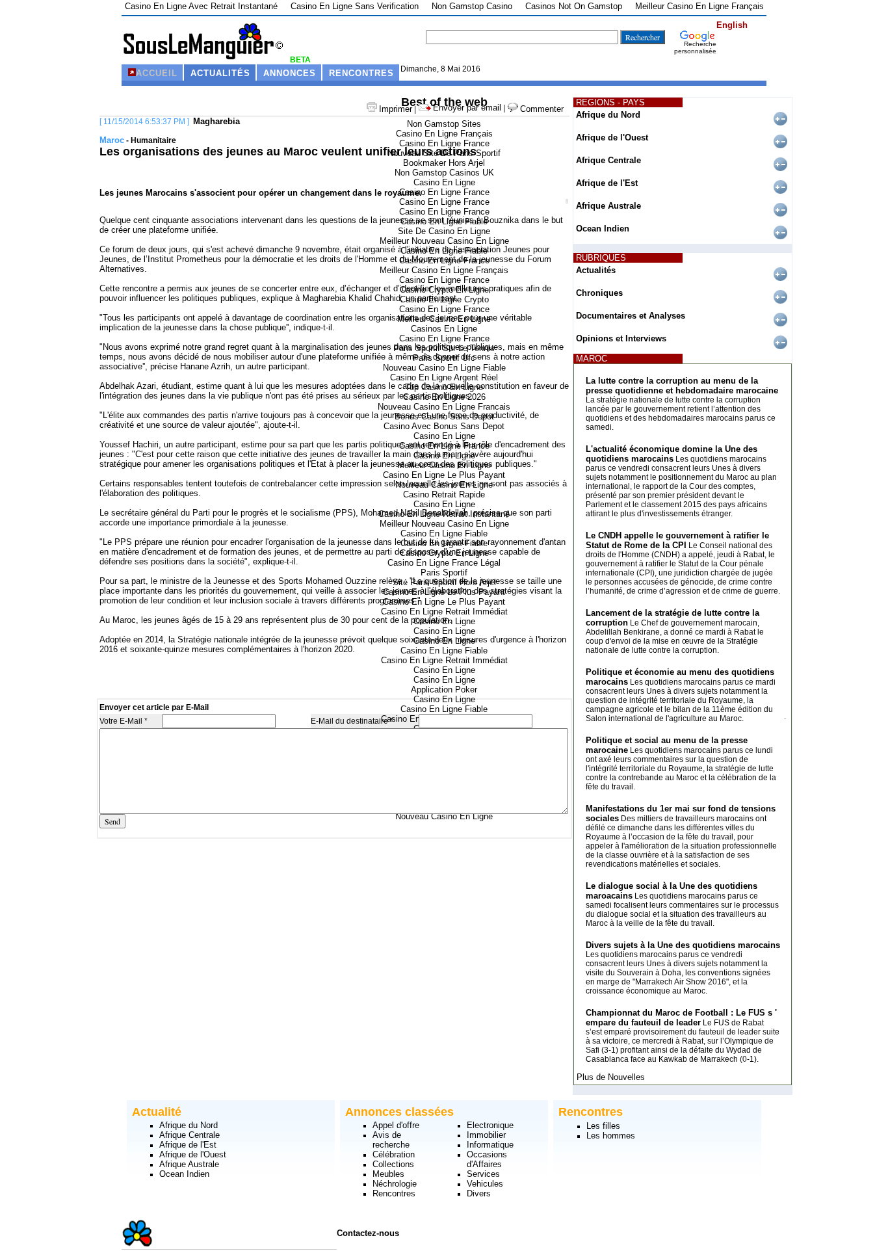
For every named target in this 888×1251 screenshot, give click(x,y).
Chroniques (599, 293)
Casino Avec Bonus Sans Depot (444, 426)
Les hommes (610, 1135)
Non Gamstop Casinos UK (444, 173)
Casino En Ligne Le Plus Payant (444, 475)
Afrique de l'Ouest (612, 137)
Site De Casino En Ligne (444, 231)
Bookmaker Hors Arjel (444, 163)
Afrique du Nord (608, 115)
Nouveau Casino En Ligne (444, 816)
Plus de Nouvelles (611, 1077)
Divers (479, 1193)
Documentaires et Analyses (630, 316)
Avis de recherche (391, 1140)
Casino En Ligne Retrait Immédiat (444, 611)
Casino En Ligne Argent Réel (444, 377)
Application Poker (444, 689)
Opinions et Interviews (621, 338)
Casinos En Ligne (444, 329)
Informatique (490, 1145)
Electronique (490, 1125)
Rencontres (393, 1193)
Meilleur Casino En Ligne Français (444, 270)
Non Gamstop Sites (444, 124)
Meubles (388, 1174)
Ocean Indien (602, 228)
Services (483, 1174)
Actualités (596, 270)
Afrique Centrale (608, 160)
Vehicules (485, 1184)
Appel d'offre (395, 1125)
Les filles (603, 1126)
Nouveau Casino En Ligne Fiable (444, 368)
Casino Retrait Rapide (444, 494)
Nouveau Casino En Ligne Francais (444, 407)
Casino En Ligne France (444, 143)
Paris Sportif (444, 572)
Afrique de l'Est (607, 183)
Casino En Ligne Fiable (444, 533)
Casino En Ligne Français (444, 133)
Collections (393, 1164)
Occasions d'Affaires (487, 1159)
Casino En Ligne (444, 182)
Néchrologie (394, 1184)
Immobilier (486, 1135)
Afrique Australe (608, 206)
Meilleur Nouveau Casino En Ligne (444, 241)
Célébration (393, 1154)
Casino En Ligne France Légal (444, 563)
